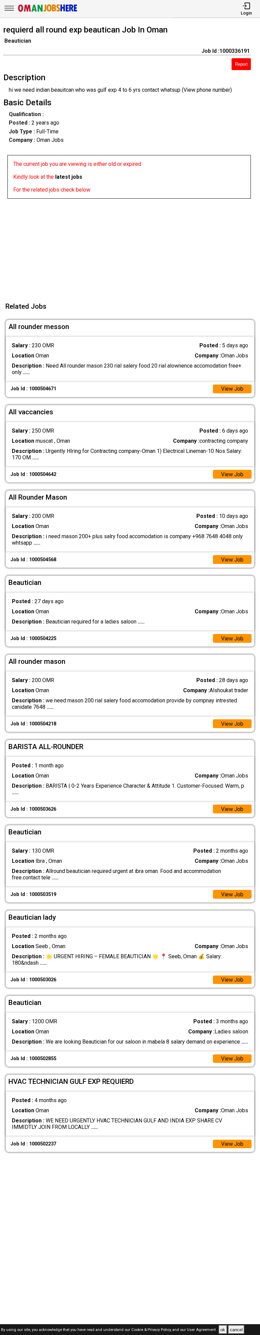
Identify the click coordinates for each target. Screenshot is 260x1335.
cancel (236, 1329)
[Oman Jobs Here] (47, 11)
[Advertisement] (132, 246)
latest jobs (68, 177)
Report (241, 64)
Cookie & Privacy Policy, (151, 1330)
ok (222, 1329)
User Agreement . (202, 1330)
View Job (232, 389)
